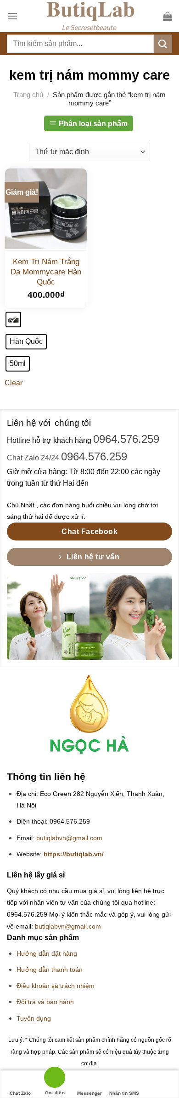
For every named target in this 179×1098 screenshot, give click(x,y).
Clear (13, 383)
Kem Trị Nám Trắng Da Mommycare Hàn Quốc (46, 271)
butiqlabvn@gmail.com (69, 838)
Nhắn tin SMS (124, 1093)
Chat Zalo (20, 1093)
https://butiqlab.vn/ (74, 854)
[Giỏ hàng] (167, 16)
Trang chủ (28, 95)
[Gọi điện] (54, 1079)
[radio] (13, 319)
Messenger (89, 1093)
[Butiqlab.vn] (90, 16)
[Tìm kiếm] (163, 43)
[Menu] (12, 16)
